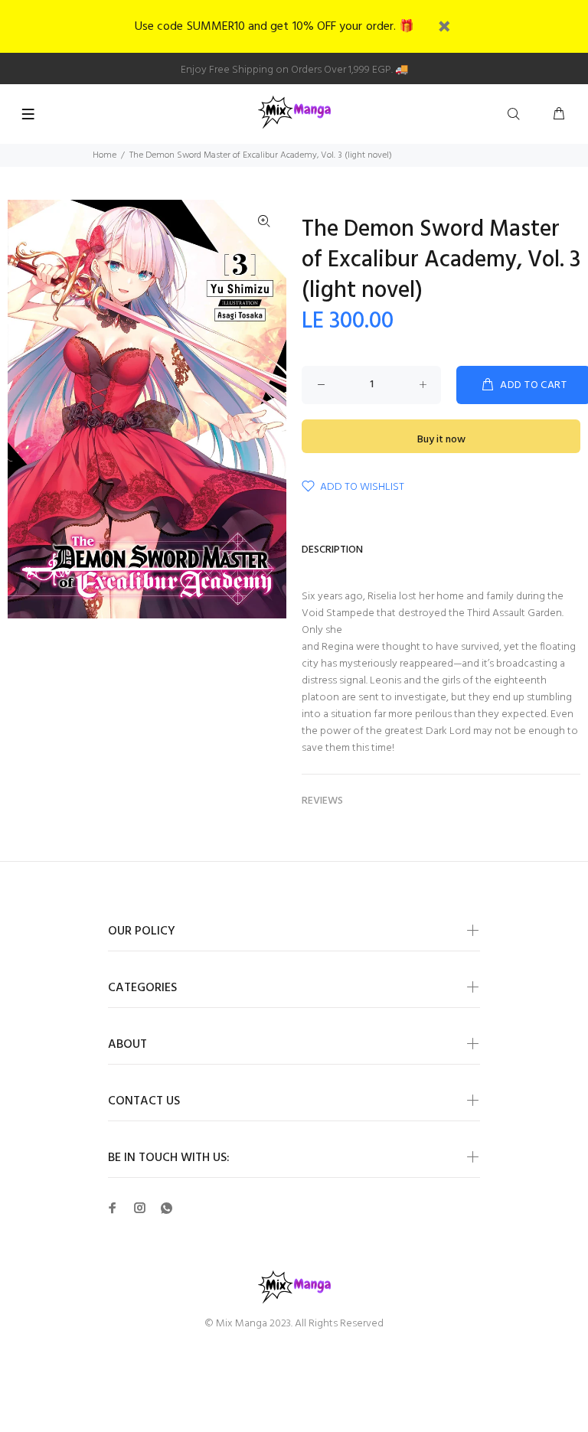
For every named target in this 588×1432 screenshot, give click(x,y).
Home (104, 155)
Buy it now (441, 440)
